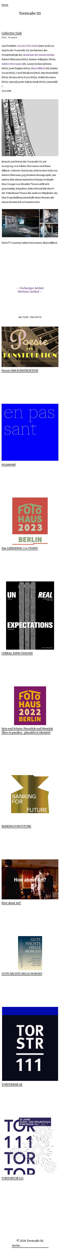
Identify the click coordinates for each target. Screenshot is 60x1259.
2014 (4, 38)
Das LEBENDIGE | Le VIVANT (20, 548)
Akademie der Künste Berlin (38, 54)
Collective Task (12, 33)
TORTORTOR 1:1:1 (12, 1178)
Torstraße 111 (30, 13)
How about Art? (11, 902)
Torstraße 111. (35, 1240)
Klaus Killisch (38, 68)
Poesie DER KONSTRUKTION (20, 370)
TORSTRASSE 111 (12, 1084)
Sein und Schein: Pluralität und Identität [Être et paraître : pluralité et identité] (27, 730)
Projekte (12, 38)
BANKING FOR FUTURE (16, 826)
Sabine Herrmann (12, 63)
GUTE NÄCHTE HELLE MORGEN (22, 973)
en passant (9, 464)
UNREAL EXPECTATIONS (17, 653)
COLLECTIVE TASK (27, 45)
